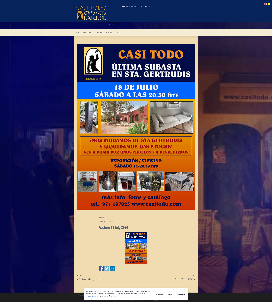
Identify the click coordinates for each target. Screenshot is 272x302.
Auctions (101, 217)
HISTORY (109, 32)
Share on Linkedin (112, 268)
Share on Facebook (101, 268)
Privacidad (81, 294)
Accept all (159, 294)
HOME (77, 32)
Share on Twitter (106, 268)
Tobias (111, 221)
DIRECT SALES (87, 32)
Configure (181, 294)
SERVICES (99, 32)
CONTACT (118, 32)
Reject (170, 294)
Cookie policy (91, 296)
